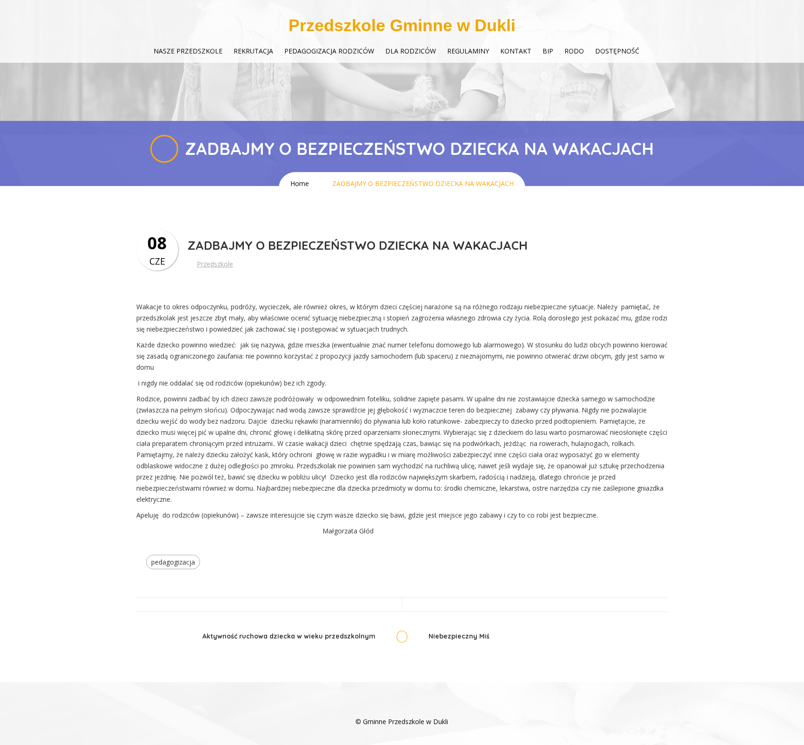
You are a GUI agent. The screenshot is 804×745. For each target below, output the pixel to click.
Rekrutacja (253, 51)
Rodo (574, 51)
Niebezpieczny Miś (459, 636)
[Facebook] (402, 707)
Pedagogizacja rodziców (329, 51)
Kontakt (515, 51)
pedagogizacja (173, 562)
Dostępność (617, 51)
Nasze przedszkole (188, 51)
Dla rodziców (410, 51)
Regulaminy (468, 51)
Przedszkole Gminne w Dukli (402, 25)
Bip (548, 51)
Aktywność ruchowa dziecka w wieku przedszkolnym (288, 636)
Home (299, 183)
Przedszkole (215, 263)
